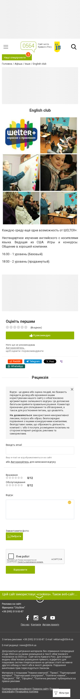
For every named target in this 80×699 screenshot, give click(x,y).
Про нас (25, 624)
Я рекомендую (41, 335)
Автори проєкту (50, 624)
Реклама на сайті (11, 604)
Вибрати (16, 536)
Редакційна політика (26, 691)
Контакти (36, 624)
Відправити (20, 569)
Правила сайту (40, 688)
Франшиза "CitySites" (13, 607)
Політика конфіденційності (17, 688)
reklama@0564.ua (63, 639)
